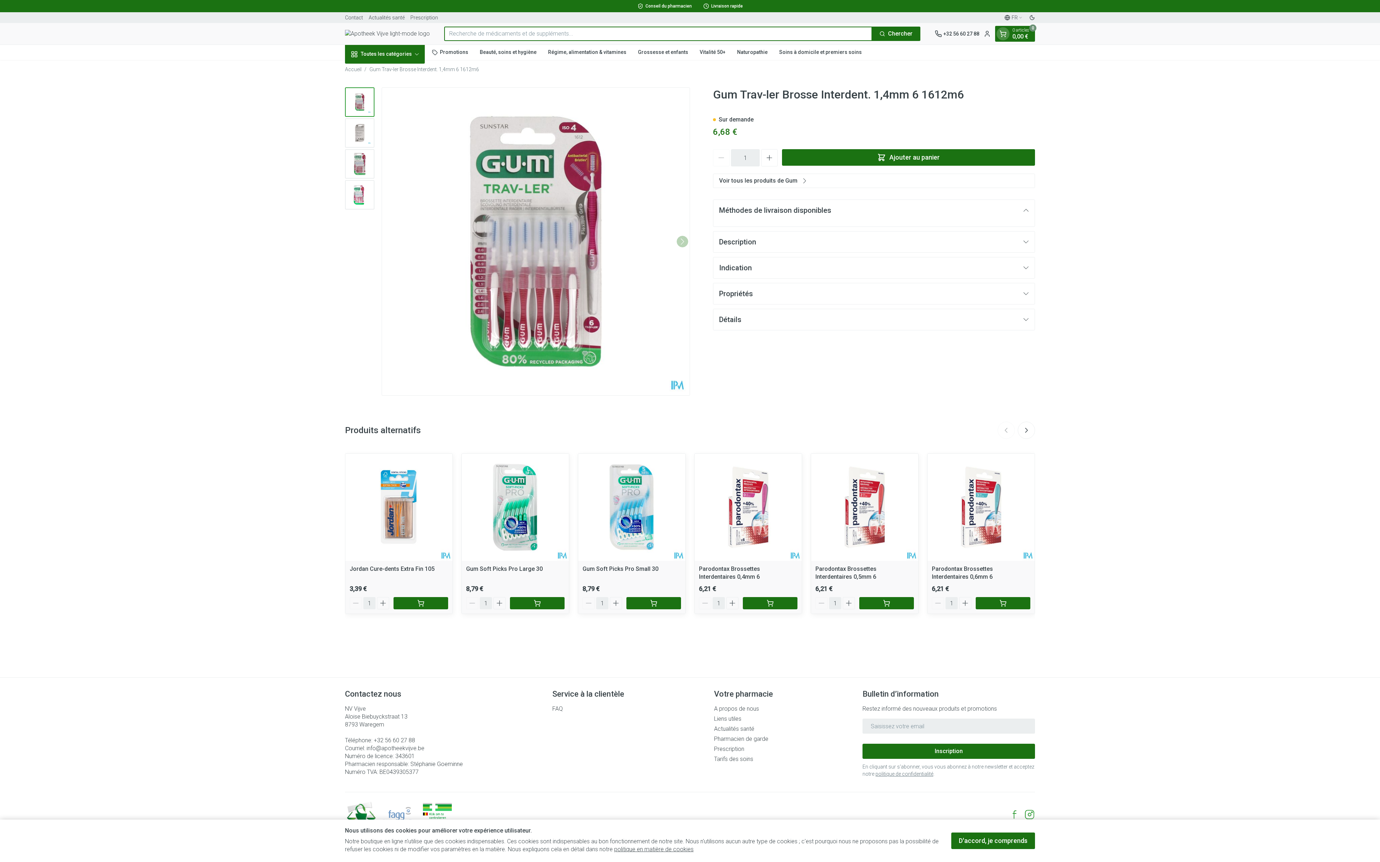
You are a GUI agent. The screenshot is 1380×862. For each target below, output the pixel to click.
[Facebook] (1014, 814)
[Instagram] (1029, 814)
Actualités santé (387, 17)
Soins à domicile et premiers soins (820, 52)
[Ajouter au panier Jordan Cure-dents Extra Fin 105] (421, 603)
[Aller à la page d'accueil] (387, 34)
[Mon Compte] (987, 33)
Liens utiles (727, 718)
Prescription (424, 17)
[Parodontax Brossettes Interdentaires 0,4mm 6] (748, 507)
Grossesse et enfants (663, 52)
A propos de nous (736, 708)
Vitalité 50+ (713, 52)
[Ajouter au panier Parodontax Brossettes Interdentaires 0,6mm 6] (1003, 603)
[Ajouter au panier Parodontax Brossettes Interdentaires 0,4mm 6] (770, 603)
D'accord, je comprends (993, 840)
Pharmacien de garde (741, 738)
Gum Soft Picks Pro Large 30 (504, 568)
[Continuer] (682, 241)
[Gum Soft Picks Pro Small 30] (631, 507)
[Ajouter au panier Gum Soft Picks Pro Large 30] (537, 603)
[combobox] (658, 34)
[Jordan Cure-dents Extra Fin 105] (398, 507)
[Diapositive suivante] (1026, 430)
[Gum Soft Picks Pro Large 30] (515, 507)
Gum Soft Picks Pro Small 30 (620, 568)
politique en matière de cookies (654, 849)
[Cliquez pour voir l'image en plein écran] (536, 241)
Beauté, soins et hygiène (508, 52)
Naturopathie (752, 52)
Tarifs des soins (733, 759)
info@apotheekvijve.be (395, 748)
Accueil (353, 69)
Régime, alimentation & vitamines (587, 52)
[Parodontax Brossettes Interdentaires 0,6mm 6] (981, 507)
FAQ (557, 708)
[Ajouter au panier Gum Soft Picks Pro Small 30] (653, 603)
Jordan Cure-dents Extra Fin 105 (392, 568)
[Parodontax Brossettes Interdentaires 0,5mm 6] (864, 507)
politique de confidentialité (904, 774)
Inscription (949, 751)
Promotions (454, 52)
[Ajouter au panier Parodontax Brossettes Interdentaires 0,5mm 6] (886, 603)
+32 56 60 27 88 (394, 740)
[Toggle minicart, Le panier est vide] (1003, 33)
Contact (354, 17)
